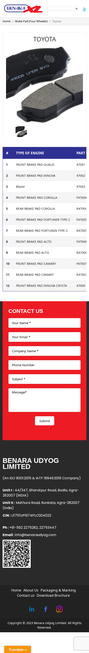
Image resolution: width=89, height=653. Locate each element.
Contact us (26, 595)
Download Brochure (53, 595)
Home (7, 21)
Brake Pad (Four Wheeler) (31, 21)
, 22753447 (47, 527)
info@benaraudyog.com (35, 534)
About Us (30, 590)
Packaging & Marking (58, 590)
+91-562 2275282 (23, 527)
